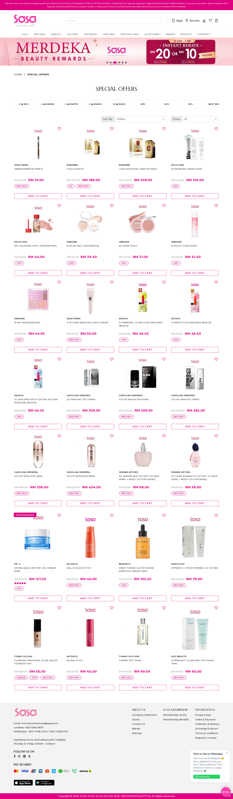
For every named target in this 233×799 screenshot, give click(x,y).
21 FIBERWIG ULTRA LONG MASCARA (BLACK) (140, 324)
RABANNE (72, 165)
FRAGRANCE (90, 34)
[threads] (29, 756)
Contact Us (138, 724)
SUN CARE (72, 34)
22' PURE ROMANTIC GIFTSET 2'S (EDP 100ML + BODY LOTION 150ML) (194, 478)
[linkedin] (24, 756)
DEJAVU (123, 318)
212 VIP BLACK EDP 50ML (134, 399)
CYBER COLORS (23, 656)
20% (19, 263)
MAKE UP (55, 34)
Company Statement (144, 715)
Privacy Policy (203, 715)
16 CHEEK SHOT (128, 245)
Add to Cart (38, 196)
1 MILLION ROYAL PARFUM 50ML (138, 169)
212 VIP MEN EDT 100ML (185, 399)
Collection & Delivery (207, 724)
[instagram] (19, 756)
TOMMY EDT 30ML (130, 660)
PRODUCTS (186, 34)
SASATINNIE (21, 165)
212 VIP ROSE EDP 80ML (81, 476)
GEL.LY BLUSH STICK (79, 568)
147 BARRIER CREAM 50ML (186, 169)
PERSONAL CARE (129, 34)
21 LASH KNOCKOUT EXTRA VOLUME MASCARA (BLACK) (36, 401)
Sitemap (137, 733)
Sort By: (108, 119)
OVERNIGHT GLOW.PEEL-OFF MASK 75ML (192, 662)
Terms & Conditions (206, 733)
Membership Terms (175, 715)
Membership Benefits (176, 719)
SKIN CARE (39, 34)
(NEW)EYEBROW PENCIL (28, 169)
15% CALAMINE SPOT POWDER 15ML (35, 245)
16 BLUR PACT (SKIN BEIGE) (83, 245)
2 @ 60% (21, 677)
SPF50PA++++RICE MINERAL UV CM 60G (194, 568)
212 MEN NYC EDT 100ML (81, 399)
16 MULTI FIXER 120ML (184, 245)
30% (124, 340)
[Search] (161, 21)
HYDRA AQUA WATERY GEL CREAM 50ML (35, 569)
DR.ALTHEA (177, 165)
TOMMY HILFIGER (129, 656)
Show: (176, 119)
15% (175, 186)
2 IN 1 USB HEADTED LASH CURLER (87, 322)
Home (18, 74)
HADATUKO (178, 564)
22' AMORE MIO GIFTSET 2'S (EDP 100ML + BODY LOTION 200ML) (139, 478)
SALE (24, 34)
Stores (192, 21)
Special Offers (38, 74)
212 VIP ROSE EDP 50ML (28, 476)
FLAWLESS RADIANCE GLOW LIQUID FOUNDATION (36, 662)
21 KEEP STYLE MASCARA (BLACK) (191, 322)
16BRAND (72, 242)
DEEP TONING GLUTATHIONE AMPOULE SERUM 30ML (136, 569)
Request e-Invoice (206, 737)
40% (71, 263)
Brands (136, 728)
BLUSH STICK (75, 660)
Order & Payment (205, 719)
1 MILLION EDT (75, 169)
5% (70, 186)
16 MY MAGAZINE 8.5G (27, 322)
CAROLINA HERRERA (78, 395)
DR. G (17, 564)
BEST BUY (22, 186)
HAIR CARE (108, 34)
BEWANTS (125, 564)
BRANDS (170, 34)
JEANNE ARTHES (128, 472)
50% (19, 340)
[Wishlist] (59, 129)
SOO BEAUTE (178, 656)
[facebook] (15, 756)
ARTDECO (72, 564)
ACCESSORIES (152, 34)
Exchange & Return (206, 728)
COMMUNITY (203, 34)
